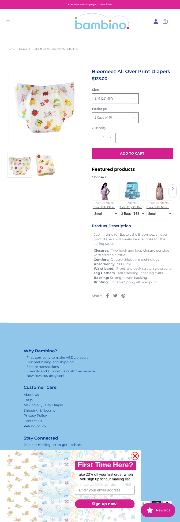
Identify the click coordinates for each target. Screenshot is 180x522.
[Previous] (16, 76)
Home (11, 49)
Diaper (23, 49)
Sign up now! (105, 504)
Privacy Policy (35, 415)
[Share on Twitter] (115, 295)
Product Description (111, 226)
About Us (31, 395)
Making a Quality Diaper (43, 405)
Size (95, 90)
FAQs (28, 400)
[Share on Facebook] (107, 295)
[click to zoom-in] (73, 76)
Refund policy (35, 426)
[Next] (27, 76)
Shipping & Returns (39, 410)
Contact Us (33, 421)
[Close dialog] (135, 456)
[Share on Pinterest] (123, 295)
